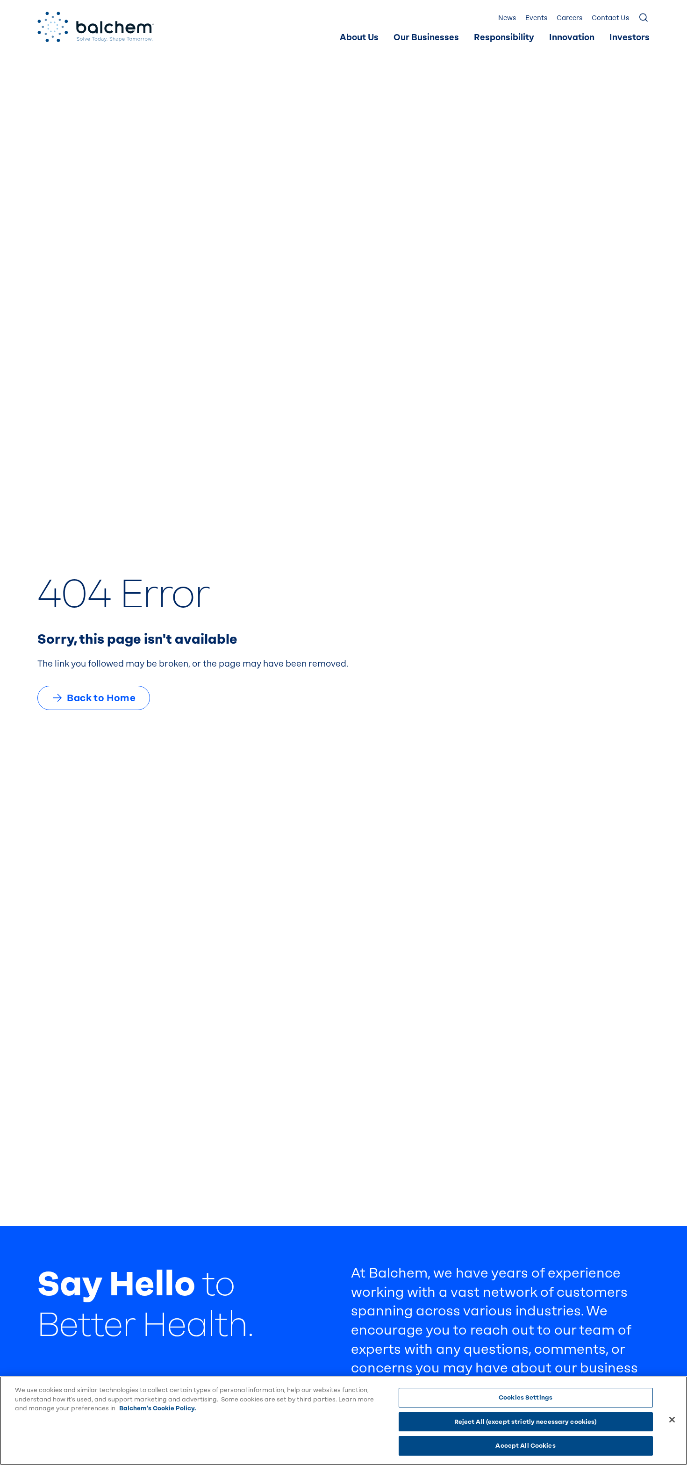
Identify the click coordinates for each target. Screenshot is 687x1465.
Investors (629, 38)
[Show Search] (644, 18)
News (507, 18)
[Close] (672, 1419)
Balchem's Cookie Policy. (157, 1408)
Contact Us (610, 18)
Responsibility (504, 38)
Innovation (571, 38)
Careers (569, 18)
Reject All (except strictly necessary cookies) (525, 1421)
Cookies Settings (525, 1397)
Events (536, 18)
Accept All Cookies (525, 1445)
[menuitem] (359, 38)
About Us (359, 38)
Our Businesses (426, 38)
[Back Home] (95, 27)
